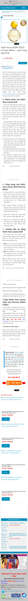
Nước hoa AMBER (19, 352)
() (14, 4)
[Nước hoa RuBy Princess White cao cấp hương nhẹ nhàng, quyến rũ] (14, 483)
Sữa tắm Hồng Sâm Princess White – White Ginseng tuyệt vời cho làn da (18, 546)
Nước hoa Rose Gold (11, 356)
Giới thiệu (14, 599)
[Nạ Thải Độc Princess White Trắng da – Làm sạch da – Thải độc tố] (4, 524)
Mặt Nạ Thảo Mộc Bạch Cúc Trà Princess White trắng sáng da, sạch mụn (18, 533)
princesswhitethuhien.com (10, 94)
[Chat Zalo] (3, 592)
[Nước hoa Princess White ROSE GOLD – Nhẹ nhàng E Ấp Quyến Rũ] (14, 430)
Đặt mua (6, 419)
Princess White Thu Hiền (8, 8)
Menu (24, 8)
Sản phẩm (6, 11)
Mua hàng (23, 63)
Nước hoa (8, 66)
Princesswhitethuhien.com (14, 591)
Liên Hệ (20, 599)
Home (3, 11)
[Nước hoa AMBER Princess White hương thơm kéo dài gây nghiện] (14, 457)
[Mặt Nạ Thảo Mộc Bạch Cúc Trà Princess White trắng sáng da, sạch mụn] (4, 537)
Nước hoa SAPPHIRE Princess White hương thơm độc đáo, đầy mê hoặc (12, 412)
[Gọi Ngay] (3, 596)
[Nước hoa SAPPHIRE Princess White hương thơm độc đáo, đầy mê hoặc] (14, 404)
